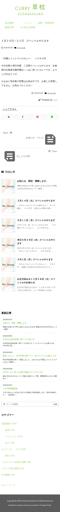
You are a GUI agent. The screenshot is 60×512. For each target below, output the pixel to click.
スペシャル (21, 48)
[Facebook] (23, 117)
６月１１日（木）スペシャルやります (36, 220)
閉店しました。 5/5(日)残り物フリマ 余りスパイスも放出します (30, 356)
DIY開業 (8, 474)
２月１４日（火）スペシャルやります (36, 200)
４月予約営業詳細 (10, 388)
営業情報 (9, 423)
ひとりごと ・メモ (13, 449)
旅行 (10, 455)
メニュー (27, 22)
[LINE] (51, 117)
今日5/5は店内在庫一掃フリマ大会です (19, 339)
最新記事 (9, 27)
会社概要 (9, 22)
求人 (10, 442)
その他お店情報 (27, 27)
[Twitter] (8, 117)
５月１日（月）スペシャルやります (35, 259)
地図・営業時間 (46, 22)
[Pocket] (37, 117)
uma (55, 100)
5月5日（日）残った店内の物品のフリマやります (23, 372)
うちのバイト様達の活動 (16, 462)
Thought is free (45, 505)
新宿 (10, 430)
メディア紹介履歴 (12, 468)
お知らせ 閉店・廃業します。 (32, 181)
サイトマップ (8, 485)
